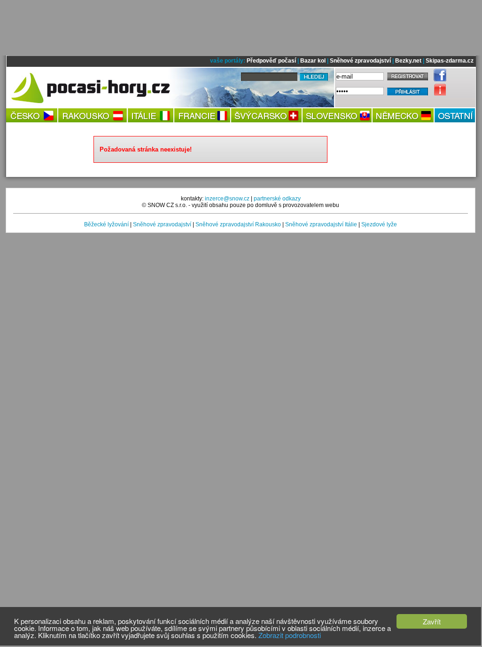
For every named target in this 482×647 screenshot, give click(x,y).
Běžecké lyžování (106, 224)
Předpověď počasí (271, 60)
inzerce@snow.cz (227, 198)
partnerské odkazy (277, 198)
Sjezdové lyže (379, 224)
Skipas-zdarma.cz (450, 60)
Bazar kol (313, 60)
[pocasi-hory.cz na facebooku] (437, 79)
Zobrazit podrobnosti (289, 635)
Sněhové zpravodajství (360, 60)
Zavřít (432, 621)
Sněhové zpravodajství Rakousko (238, 224)
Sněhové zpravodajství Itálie (321, 224)
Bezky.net (408, 60)
